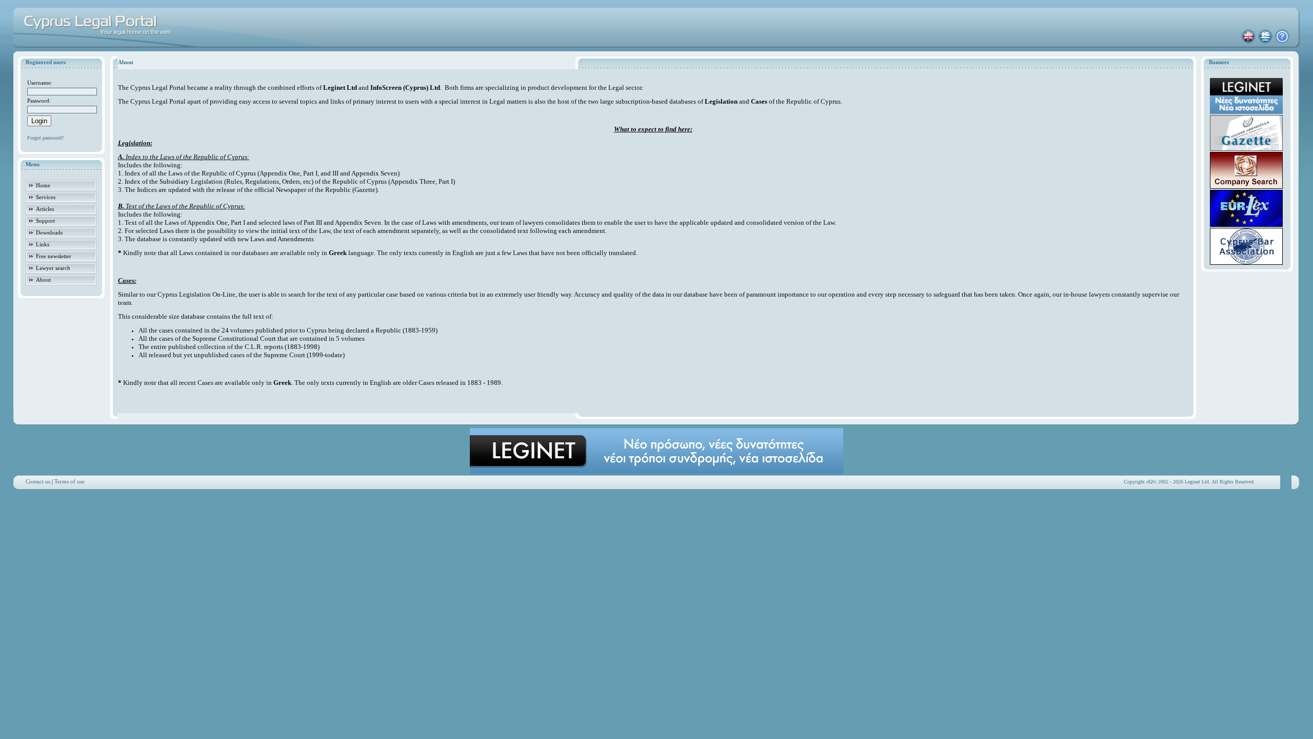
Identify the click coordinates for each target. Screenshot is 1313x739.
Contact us (38, 481)
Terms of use (69, 481)
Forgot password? (45, 138)
